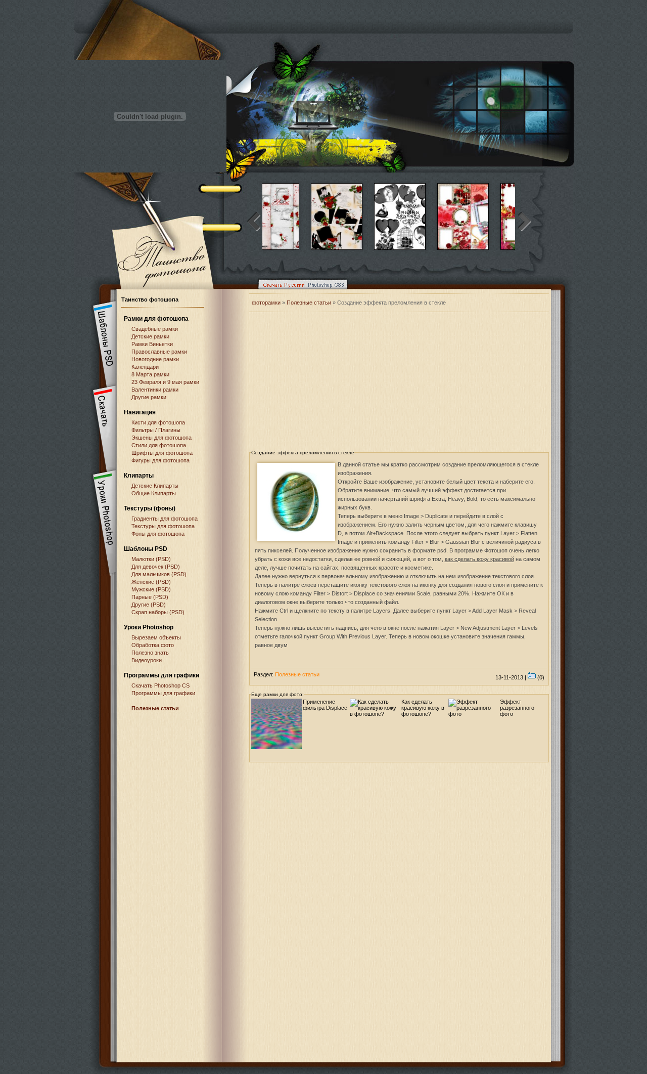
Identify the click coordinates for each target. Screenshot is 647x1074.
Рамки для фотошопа (156, 318)
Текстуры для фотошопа (163, 526)
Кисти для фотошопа (158, 422)
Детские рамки (150, 336)
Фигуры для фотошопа (160, 460)
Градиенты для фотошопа (164, 518)
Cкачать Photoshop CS (160, 685)
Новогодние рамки (155, 359)
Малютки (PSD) (151, 559)
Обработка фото (152, 645)
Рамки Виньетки (152, 344)
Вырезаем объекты (156, 637)
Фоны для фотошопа (157, 534)
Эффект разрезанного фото (517, 708)
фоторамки (266, 302)
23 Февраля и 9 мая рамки (165, 382)
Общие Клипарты (153, 493)
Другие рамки (148, 397)
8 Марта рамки (150, 374)
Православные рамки (159, 352)
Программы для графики (163, 693)
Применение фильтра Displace (325, 705)
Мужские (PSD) (151, 589)
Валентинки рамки (154, 389)
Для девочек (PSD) (155, 567)
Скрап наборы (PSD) (157, 612)
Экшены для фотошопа (161, 438)
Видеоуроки (146, 660)
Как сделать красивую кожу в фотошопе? (422, 708)
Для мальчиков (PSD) (159, 574)
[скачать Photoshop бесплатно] (299, 291)
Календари (145, 367)
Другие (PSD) (148, 605)
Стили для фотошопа (158, 445)
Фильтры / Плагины (155, 430)
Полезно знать (150, 653)
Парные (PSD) (149, 597)
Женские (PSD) (151, 582)
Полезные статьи (155, 708)
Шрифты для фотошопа (162, 453)
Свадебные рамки (154, 329)
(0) (540, 677)
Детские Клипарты (154, 486)
